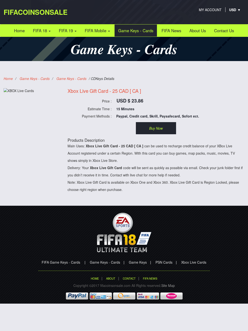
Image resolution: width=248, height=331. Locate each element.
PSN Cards (163, 262)
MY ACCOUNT (210, 9)
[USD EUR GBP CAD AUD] (232, 9)
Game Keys (138, 262)
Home (21, 30)
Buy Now (156, 128)
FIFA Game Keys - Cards (61, 262)
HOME (95, 278)
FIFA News (171, 30)
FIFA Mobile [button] (96, 30)
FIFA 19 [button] (66, 30)
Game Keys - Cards (135, 30)
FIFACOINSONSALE (36, 12)
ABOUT (110, 278)
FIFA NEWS (150, 278)
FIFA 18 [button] (40, 30)
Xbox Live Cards (193, 262)
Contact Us (224, 30)
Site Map (168, 285)
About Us (197, 30)
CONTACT (129, 278)
